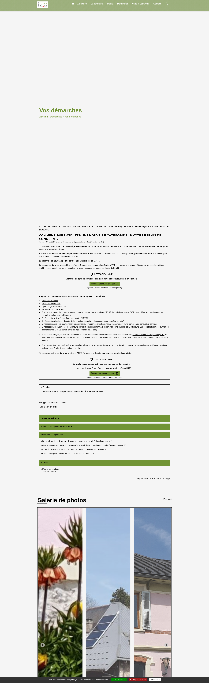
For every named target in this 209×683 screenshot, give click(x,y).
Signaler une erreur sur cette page (153, 478)
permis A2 (109, 321)
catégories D (50, 330)
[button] (73, 4)
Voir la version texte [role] (48, 407)
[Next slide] (166, 645)
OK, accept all (120, 680)
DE (60, 330)
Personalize (155, 680)
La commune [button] (97, 3)
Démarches (56, 117)
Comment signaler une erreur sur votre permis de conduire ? (68, 454)
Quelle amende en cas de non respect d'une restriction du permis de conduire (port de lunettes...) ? (84, 445)
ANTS (97, 261)
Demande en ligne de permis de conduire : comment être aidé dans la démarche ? (77, 441)
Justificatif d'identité (50, 301)
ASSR (108, 312)
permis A (120, 321)
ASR (133, 312)
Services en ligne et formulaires (55, 426)
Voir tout (167, 499)
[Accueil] (52, 5)
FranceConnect (80, 265)
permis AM (91, 312)
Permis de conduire (93, 226)
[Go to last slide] (43, 645)
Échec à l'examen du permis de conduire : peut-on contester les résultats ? (74, 449)
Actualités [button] (82, 3)
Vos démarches (72, 117)
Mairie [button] (110, 3)
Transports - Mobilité (70, 226)
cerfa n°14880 (81, 318)
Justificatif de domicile (51, 304)
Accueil (43, 117)
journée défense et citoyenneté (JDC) (148, 335)
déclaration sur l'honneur (60, 315)
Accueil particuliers (48, 226)
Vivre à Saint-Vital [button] (140, 3)
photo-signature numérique (54, 306)
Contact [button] (157, 3)
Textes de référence (50, 418)
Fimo (116, 327)
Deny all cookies (138, 680)
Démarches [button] (122, 3)
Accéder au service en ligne (104, 284)
